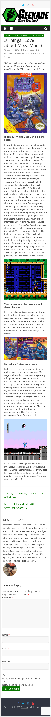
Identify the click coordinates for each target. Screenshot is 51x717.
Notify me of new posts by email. (17, 684)
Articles (8, 35)
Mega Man (21, 53)
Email (5, 648)
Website (6, 661)
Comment (7, 597)
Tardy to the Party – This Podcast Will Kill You (24, 495)
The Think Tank (37, 35)
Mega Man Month (21, 35)
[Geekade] (5, 28)
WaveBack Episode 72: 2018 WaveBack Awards (19, 506)
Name (6, 634)
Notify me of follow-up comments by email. (22, 678)
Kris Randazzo (28, 50)
